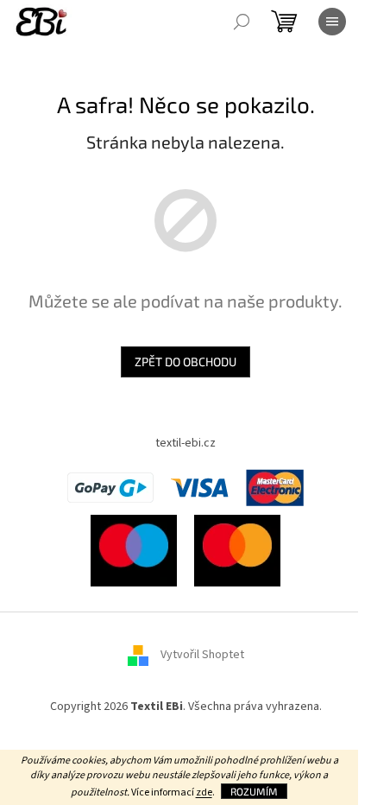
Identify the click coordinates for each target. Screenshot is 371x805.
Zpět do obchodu (185, 361)
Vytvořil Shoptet (202, 654)
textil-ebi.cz (185, 443)
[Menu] (332, 21)
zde (204, 792)
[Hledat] (241, 21)
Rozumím (254, 791)
